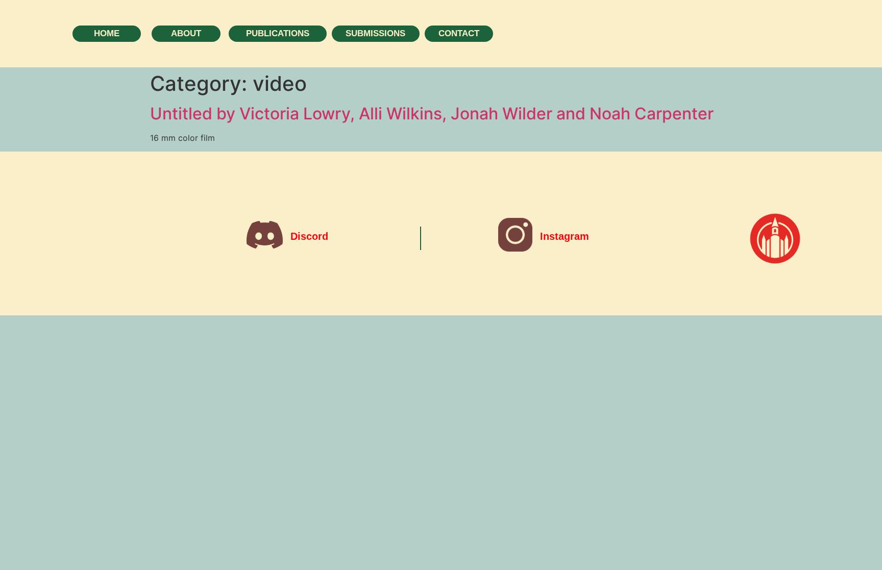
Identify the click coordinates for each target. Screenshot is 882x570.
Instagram (564, 236)
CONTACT (458, 33)
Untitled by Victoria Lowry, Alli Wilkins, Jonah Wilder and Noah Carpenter (432, 113)
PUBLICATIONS (277, 33)
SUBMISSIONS (375, 33)
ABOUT (186, 33)
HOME (106, 33)
